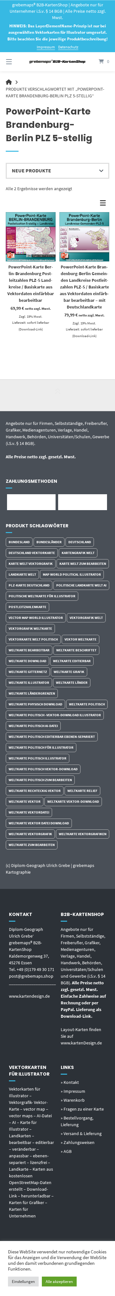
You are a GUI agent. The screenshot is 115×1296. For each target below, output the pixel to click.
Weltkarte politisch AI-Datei (33, 726)
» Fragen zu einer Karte (82, 1109)
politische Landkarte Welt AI (81, 585)
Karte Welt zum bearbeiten (82, 563)
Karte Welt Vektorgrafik (31, 563)
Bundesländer (49, 542)
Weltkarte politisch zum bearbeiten (40, 780)
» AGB (66, 1151)
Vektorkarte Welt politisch (33, 639)
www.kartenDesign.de (81, 1043)
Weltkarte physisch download (35, 704)
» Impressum (73, 1091)
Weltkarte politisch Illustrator (37, 758)
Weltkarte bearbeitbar (29, 650)
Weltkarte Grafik (69, 671)
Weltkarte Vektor (25, 801)
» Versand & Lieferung (81, 1133)
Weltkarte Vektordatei (29, 812)
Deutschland (79, 542)
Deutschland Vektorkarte (32, 553)
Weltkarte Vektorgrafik (30, 834)
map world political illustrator (72, 574)
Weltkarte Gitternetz (28, 671)
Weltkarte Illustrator (29, 682)
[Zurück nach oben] (57, 395)
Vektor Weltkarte (80, 639)
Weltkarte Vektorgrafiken (82, 834)
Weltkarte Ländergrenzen (32, 693)
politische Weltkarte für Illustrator (42, 596)
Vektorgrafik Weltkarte (30, 628)
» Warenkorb (73, 1100)
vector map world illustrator (36, 617)
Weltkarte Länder (72, 682)
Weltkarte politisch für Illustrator (41, 747)
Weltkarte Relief (82, 790)
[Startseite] (57, 61)
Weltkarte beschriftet (76, 650)
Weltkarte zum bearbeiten (32, 844)
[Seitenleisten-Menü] (104, 204)
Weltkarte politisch (87, 704)
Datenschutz (68, 47)
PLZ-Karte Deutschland (29, 585)
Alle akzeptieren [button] (59, 1281)
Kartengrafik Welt (78, 553)
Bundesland (19, 542)
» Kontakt (70, 1082)
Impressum (46, 47)
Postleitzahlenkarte (27, 607)
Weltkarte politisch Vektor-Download (43, 769)
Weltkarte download (27, 661)
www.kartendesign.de (29, 996)
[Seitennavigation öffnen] (16, 61)
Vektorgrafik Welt (86, 617)
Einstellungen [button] (23, 1281)
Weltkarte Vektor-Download (73, 801)
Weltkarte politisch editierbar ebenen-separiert (52, 736)
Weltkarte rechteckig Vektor (35, 790)
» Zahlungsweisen (78, 1142)
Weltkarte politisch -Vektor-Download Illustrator (55, 715)
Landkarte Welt (22, 574)
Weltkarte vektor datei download (39, 823)
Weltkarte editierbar (72, 661)
